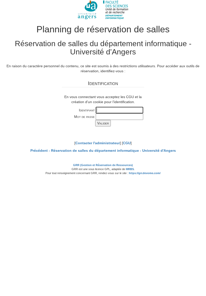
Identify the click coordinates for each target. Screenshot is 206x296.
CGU (127, 143)
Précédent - (103, 151)
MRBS (130, 169)
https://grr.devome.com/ (145, 173)
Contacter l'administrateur (97, 143)
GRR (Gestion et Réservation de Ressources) (103, 165)
